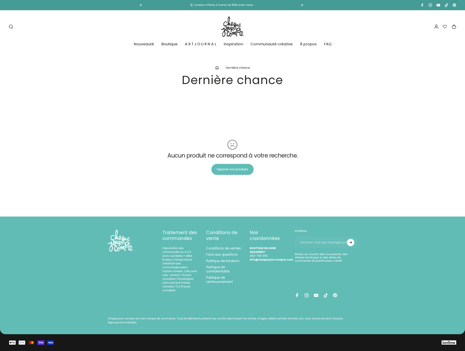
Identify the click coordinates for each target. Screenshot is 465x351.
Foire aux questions (222, 255)
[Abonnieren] (350, 242)
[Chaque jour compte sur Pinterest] (335, 295)
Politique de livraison (222, 261)
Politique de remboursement (219, 280)
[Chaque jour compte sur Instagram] (306, 295)
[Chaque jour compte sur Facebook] (297, 295)
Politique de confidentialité (217, 269)
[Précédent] (141, 5)
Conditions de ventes (223, 248)
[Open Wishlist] (447, 27)
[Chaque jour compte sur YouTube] (316, 295)
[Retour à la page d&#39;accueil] (217, 68)
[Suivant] (302, 5)
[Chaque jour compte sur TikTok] (325, 295)
